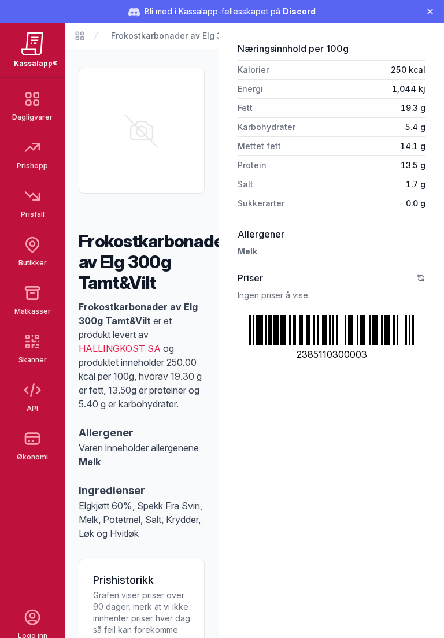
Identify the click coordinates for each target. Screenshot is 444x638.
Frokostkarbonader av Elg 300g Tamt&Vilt (195, 35)
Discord (299, 11)
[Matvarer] (80, 36)
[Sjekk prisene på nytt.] (421, 278)
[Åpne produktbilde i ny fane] (142, 131)
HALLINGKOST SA (120, 348)
